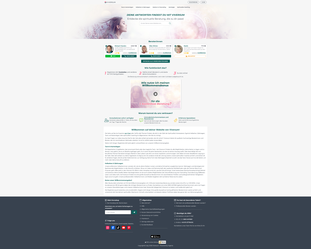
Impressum (145, 218)
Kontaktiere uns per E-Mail (184, 216)
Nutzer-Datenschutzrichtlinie (151, 212)
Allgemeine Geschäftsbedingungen (153, 209)
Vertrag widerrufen (147, 221)
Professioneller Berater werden (186, 206)
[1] (109, 53)
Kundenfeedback (147, 225)
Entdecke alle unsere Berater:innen (155, 61)
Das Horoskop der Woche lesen (117, 203)
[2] (144, 53)
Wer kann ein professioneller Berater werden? (191, 203)
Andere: (184, 222)
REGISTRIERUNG (193, 2)
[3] (178, 53)
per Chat (128, 133)
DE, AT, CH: (184, 219)
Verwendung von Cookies (149, 215)
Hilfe (142, 206)
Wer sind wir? (145, 203)
